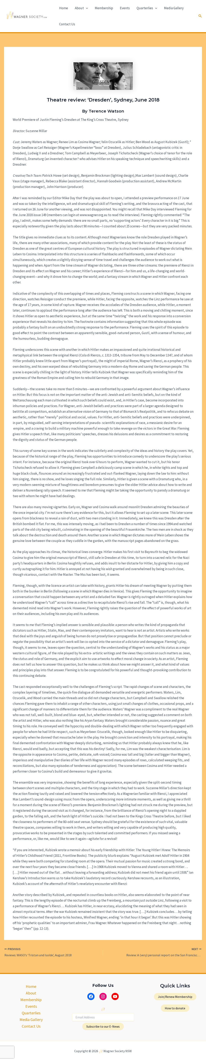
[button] (86, 8)
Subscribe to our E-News (103, 1026)
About (79, 8)
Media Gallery (174, 8)
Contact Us (67, 24)
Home (63, 8)
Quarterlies (145, 8)
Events (125, 8)
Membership (104, 8)
